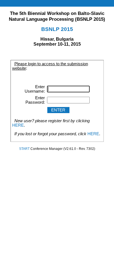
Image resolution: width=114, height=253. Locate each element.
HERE (18, 125)
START (24, 149)
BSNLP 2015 (57, 29)
